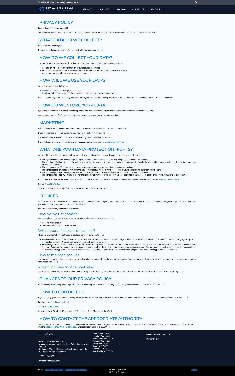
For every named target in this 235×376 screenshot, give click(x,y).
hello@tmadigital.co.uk (69, 2)
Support (104, 9)
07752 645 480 (47, 2)
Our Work (121, 9)
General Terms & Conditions (158, 334)
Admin (194, 370)
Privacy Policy (152, 339)
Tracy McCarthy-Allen (54, 370)
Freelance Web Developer (76, 370)
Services (87, 9)
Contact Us (157, 9)
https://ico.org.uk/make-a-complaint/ (61, 327)
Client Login (138, 9)
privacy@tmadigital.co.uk (113, 142)
